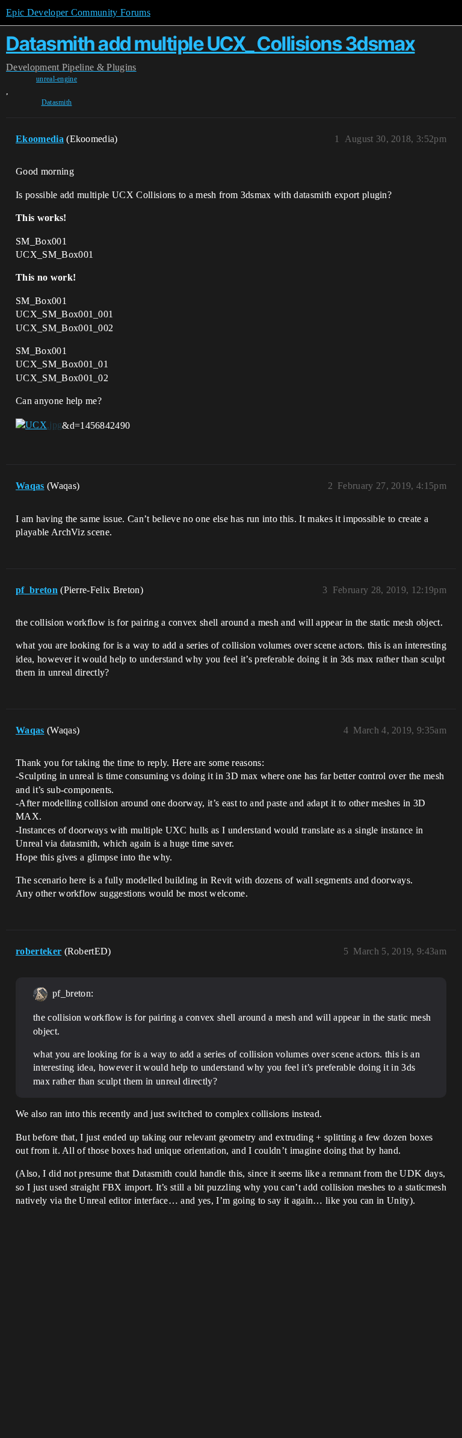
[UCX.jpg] (39, 424)
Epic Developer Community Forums (78, 12)
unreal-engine (56, 79)
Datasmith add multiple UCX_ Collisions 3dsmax (210, 43)
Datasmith (57, 102)
